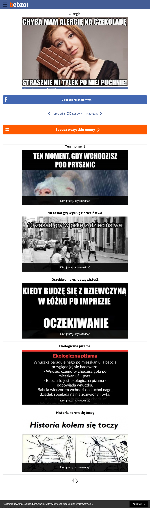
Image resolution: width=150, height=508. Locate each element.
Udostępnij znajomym (76, 99)
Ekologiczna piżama (75, 346)
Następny (92, 113)
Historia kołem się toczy (75, 412)
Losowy (77, 113)
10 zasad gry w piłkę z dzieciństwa (75, 213)
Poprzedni (58, 113)
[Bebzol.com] (19, 4)
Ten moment (75, 146)
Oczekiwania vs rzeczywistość (75, 279)
